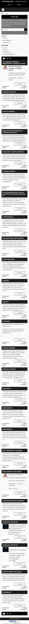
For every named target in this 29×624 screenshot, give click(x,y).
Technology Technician (10, 522)
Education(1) (6, 42)
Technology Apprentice (10, 545)
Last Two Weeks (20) (8, 54)
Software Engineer (8, 171)
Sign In (9, 4)
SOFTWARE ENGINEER (8, 348)
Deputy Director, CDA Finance (11, 471)
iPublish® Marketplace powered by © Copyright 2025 (14, 621)
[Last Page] (10, 59)
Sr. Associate (6, 592)
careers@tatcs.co (7, 181)
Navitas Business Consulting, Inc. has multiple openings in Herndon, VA (13, 194)
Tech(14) (5, 38)
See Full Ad (20, 84)
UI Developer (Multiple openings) (13, 501)
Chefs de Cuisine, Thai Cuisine (11, 571)
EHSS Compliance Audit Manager (12, 238)
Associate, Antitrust (9, 369)
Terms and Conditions (14, 618)
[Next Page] (8, 59)
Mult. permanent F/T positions (12, 450)
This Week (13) (7, 52)
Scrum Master (7, 429)
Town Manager (7, 408)
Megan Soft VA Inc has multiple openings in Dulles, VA (12, 131)
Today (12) (5, 50)
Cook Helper (6, 388)
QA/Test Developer (8, 259)
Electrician (6, 321)
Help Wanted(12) (7, 40)
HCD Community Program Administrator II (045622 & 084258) (13, 62)
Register (19, 4)
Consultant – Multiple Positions (12, 152)
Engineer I (5, 280)
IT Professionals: (8, 217)
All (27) (5, 48)
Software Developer (9, 92)
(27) (3, 36)
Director (5, 302)
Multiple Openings (8, 111)
